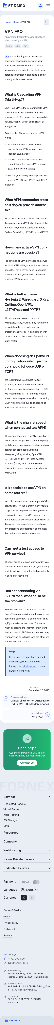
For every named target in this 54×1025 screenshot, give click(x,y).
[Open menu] (48, 6)
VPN (18, 46)
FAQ (26, 46)
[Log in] (40, 6)
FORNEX (12, 955)
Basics (9, 46)
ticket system (29, 666)
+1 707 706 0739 (16, 959)
